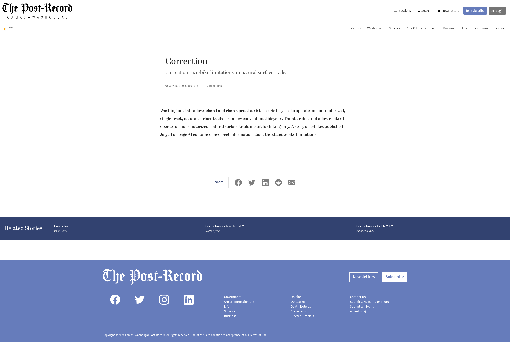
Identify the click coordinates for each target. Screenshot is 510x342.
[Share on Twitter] (251, 182)
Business (449, 28)
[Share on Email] (291, 182)
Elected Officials (302, 316)
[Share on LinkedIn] (265, 182)
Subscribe (477, 11)
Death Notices (301, 306)
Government (233, 297)
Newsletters (450, 11)
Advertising (358, 311)
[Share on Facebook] (238, 182)
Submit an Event (362, 306)
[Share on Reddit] (278, 182)
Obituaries (481, 28)
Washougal (375, 28)
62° (11, 28)
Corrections (214, 86)
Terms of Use (258, 335)
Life (464, 28)
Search (426, 11)
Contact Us (358, 297)
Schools (394, 28)
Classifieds (298, 311)
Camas (356, 28)
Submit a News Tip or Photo (369, 302)
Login (499, 11)
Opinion (500, 28)
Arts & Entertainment (422, 28)
